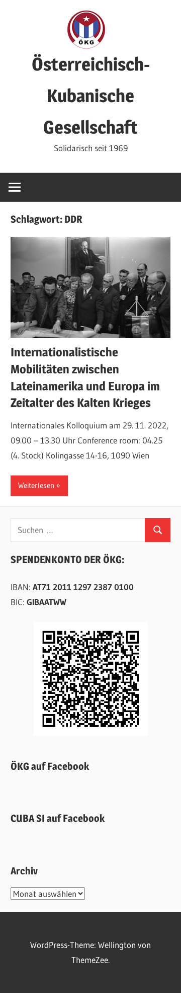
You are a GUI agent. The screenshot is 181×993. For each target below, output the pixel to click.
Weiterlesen (36, 485)
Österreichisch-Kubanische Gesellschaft (91, 95)
